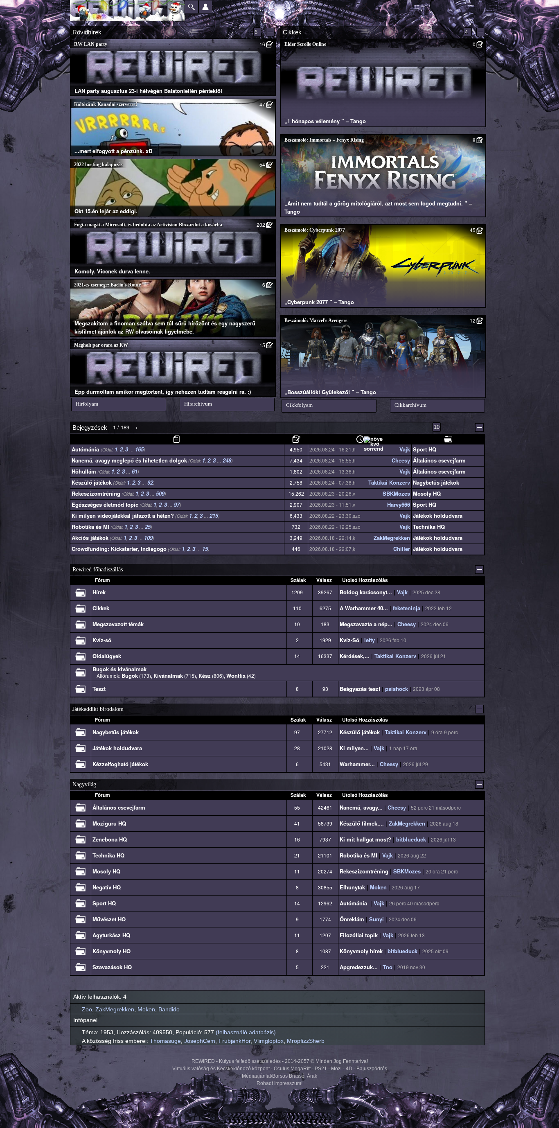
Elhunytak (352, 887)
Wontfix (236, 675)
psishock (396, 689)
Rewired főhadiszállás (97, 569)
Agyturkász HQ (111, 935)
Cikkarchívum (410, 405)
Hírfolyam (87, 404)
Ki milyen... (354, 748)
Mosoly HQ (427, 493)
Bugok (130, 675)
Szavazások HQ (112, 967)
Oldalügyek (106, 656)
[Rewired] (127, 10)
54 (262, 164)
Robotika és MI (90, 526)
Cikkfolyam (299, 405)
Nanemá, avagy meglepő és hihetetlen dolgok (129, 460)
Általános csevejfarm (439, 460)
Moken (378, 887)
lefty (369, 640)
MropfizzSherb (306, 1041)
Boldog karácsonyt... (366, 592)
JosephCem (199, 1041)
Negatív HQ (106, 887)
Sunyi (376, 919)
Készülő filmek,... (362, 823)
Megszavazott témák (118, 624)
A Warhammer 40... (364, 608)
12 (473, 320)
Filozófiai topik (359, 935)
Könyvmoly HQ (111, 951)
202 (261, 224)
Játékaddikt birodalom (98, 709)
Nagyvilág (84, 784)
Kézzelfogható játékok (120, 764)
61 (134, 471)
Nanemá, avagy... (361, 807)
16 (262, 44)
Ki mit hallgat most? (365, 839)
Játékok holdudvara (437, 515)
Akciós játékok (90, 537)
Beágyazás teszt (360, 689)
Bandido (169, 1009)
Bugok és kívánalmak (119, 669)
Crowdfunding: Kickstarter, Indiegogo (119, 549)
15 (262, 344)
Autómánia (86, 449)
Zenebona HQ (109, 839)
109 (148, 537)
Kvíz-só (101, 640)
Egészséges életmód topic (105, 504)
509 (160, 493)
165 (139, 449)
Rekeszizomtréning (96, 493)
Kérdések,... (355, 656)
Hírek (99, 592)
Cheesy (401, 460)
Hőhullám (84, 471)
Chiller (401, 549)
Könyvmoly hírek (361, 951)
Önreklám (352, 919)
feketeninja (406, 608)
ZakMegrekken (392, 538)
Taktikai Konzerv (389, 482)
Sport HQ (424, 449)
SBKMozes (396, 493)
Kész (204, 675)
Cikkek (100, 608)
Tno (387, 967)
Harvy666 (398, 504)
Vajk (404, 449)
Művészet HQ (109, 919)
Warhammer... (357, 764)
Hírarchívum (198, 404)
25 (148, 526)
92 (150, 482)
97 (177, 504)
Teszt (99, 689)
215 (214, 515)
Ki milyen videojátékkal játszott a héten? (123, 515)
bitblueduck (411, 839)
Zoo (87, 1009)
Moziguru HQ (109, 823)
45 (473, 229)
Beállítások (205, 7)
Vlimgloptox (269, 1041)
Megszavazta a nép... (366, 624)
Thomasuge (165, 1041)
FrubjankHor (234, 1041)
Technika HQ (429, 526)
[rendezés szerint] (177, 439)
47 (262, 104)
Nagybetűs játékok (436, 482)
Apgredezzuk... (359, 967)
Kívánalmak (168, 675)
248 (227, 460)
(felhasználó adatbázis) (246, 1032)
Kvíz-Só (349, 640)
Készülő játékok (92, 482)
